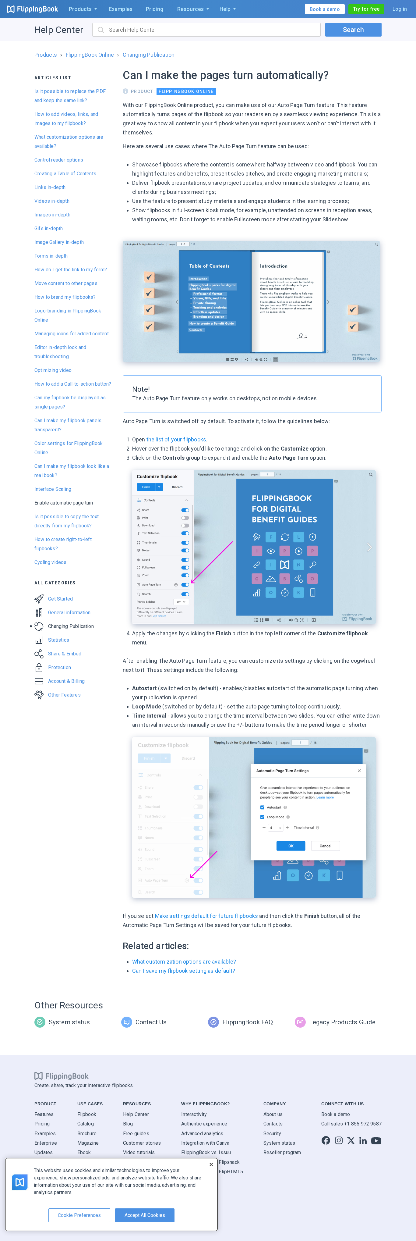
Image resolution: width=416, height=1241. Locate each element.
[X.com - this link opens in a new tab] (351, 1141)
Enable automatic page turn (63, 503)
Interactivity (194, 1114)
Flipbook (86, 1114)
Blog (128, 1124)
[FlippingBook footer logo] (61, 1075)
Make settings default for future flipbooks (206, 916)
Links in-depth (50, 187)
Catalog (85, 1124)
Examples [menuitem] (120, 9)
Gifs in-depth (48, 228)
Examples (45, 1133)
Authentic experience (204, 1124)
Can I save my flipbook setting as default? (183, 971)
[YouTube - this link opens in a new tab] (376, 1141)
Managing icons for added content (71, 334)
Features (44, 1114)
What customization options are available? (184, 961)
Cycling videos (50, 562)
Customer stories (142, 1143)
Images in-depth (52, 215)
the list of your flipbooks (175, 439)
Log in (400, 9)
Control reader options (58, 160)
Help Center (58, 29)
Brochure (87, 1133)
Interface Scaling (52, 489)
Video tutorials (139, 1152)
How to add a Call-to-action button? (72, 384)
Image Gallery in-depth (59, 242)
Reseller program (282, 1152)
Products (45, 55)
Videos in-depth (51, 201)
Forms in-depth (51, 256)
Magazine (88, 1143)
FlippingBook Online (90, 55)
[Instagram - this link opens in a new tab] (339, 1141)
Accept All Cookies (145, 1215)
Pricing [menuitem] (154, 9)
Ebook (84, 1152)
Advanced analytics (202, 1133)
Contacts (273, 1124)
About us (273, 1114)
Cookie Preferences (79, 1215)
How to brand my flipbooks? (65, 297)
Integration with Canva (205, 1143)
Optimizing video (53, 370)
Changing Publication (149, 55)
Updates (43, 1152)
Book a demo (335, 1114)
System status (279, 1143)
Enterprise (45, 1143)
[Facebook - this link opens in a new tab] (325, 1141)
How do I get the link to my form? (70, 270)
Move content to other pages (65, 283)
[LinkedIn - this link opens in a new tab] (363, 1141)
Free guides (136, 1133)
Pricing (42, 1124)
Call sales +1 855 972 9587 (351, 1124)
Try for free (366, 9)
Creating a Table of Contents (65, 174)
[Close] (211, 1164)
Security (272, 1133)
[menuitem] (81, 9)
